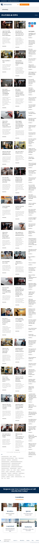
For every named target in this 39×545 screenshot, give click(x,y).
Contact (37, 540)
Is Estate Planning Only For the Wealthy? (19, 208)
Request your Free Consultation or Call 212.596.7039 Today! (19, 490)
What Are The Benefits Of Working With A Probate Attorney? (33, 437)
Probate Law (9, 473)
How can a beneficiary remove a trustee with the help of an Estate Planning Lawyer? (19, 93)
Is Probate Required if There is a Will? (32, 218)
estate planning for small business (16, 466)
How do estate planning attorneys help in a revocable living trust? (6, 290)
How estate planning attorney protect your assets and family (32, 196)
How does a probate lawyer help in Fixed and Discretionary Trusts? (32, 141)
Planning (3, 471)
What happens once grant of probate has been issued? (32, 73)
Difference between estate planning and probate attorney (33, 413)
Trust (2, 478)
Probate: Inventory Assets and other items (32, 127)
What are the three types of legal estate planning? (5, 350)
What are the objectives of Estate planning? (32, 406)
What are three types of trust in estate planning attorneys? (32, 42)
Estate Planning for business (16, 463)
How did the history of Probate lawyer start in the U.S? (33, 420)
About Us (15, 540)
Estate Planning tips (13, 468)
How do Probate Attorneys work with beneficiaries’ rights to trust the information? (32, 188)
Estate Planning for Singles (6, 207)
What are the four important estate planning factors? (6, 153)
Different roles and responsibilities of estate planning (19, 436)
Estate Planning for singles (6, 466)
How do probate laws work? (6, 262)
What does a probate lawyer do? (19, 263)
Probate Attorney (12, 471)
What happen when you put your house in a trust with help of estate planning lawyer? (19, 124)
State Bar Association (18, 476)
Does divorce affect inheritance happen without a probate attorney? (33, 285)
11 (18, 452)
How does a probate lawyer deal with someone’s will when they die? (32, 321)
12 (19, 452)
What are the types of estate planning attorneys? (32, 164)
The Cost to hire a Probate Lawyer (19, 152)
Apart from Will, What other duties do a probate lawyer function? (6, 33)
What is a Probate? (32, 262)
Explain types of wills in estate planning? (32, 293)
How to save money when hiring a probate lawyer (6, 379)
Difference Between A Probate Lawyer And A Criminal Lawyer (33, 445)
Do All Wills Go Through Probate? (32, 113)
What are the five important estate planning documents (19, 379)
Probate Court (19, 471)
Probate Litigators (21, 473)
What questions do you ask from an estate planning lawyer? (32, 350)
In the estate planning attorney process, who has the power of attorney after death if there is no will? (19, 292)
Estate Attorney (21, 458)
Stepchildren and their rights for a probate (32, 34)
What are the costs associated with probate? (32, 179)
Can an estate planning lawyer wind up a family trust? (19, 63)
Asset (11, 456)
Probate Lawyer (15, 473)
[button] (18, 4)
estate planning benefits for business (16, 461)
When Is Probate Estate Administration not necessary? (32, 276)
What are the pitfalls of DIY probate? (31, 388)
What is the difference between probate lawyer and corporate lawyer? (6, 124)
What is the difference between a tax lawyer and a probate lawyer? (6, 235)
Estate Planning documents (6, 463)
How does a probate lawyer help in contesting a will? (32, 172)
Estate (16, 458)
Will (4, 478)
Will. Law (8, 478)
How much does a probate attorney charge (6, 435)
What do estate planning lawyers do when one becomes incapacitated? (32, 372)
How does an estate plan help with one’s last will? (32, 119)
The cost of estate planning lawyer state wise (32, 225)
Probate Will (3, 476)
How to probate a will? (6, 61)
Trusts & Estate (8, 4)
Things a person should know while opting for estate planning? (32, 150)
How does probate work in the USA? (32, 133)
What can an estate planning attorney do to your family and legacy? (32, 342)
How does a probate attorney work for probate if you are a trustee (6, 321)
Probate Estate (4, 473)
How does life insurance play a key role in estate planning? (6, 180)
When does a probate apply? (31, 158)
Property (12, 476)
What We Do (22, 540)
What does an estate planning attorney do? (33, 251)
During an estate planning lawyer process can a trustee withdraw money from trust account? (32, 312)
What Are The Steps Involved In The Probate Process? (32, 99)
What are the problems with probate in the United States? (18, 180)
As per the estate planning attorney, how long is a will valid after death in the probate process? (32, 397)
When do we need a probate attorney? (32, 364)
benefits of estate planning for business (8, 458)
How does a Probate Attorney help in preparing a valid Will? (32, 428)
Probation (8, 476)
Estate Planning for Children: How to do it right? (19, 320)
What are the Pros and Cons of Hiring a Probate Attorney (6, 406)
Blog (32, 540)
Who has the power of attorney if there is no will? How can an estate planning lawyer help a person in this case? (33, 241)
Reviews (28, 540)
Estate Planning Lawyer (5, 468)
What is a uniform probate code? (32, 204)
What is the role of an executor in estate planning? (32, 269)
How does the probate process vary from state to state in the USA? (19, 33)
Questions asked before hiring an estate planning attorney (19, 406)
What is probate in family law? (32, 358)
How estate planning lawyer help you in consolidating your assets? (6, 92)
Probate (7, 471)
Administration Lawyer (5, 456)
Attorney (14, 456)
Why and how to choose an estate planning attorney (19, 234)
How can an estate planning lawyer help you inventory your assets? (32, 211)
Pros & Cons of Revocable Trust (32, 335)
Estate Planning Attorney (5, 461)
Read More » (4, 46)
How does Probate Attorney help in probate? (32, 106)
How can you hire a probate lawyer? (32, 59)
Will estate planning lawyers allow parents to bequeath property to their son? (32, 302)
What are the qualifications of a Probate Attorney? (32, 66)
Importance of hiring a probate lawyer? (32, 232)
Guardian (19, 468)
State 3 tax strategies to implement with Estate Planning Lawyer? (32, 90)
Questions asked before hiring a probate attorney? (19, 350)
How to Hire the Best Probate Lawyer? (33, 329)
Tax (23, 476)
